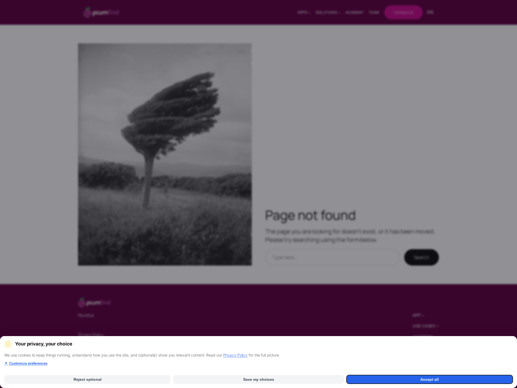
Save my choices (258, 379)
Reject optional (88, 379)
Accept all (429, 379)
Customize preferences (25, 363)
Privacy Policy (235, 355)
